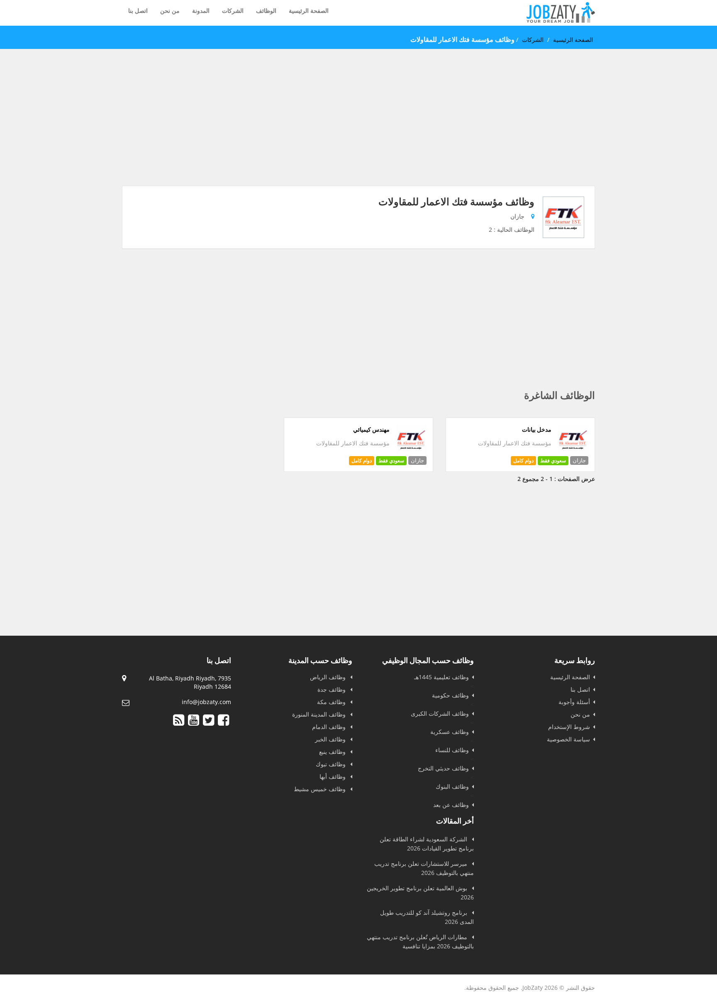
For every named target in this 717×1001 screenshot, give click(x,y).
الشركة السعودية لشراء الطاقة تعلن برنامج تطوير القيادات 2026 (427, 843)
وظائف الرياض (328, 677)
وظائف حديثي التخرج (443, 768)
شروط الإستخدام (569, 727)
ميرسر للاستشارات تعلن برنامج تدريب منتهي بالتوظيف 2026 (424, 868)
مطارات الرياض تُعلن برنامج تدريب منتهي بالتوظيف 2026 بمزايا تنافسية (420, 941)
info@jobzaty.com (206, 702)
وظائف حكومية (450, 695)
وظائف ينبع (333, 752)
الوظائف (266, 11)
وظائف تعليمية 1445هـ (441, 677)
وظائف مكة (332, 702)
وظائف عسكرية (449, 732)
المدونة (201, 11)
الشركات (233, 11)
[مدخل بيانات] (573, 453)
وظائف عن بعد (451, 805)
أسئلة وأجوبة (574, 702)
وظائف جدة (332, 689)
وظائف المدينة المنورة (319, 714)
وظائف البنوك (452, 786)
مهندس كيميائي (371, 429)
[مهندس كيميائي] (411, 453)
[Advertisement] (358, 128)
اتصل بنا (138, 11)
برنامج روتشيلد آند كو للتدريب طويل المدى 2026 (427, 917)
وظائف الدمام (329, 727)
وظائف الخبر (331, 739)
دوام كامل (523, 460)
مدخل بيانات (536, 429)
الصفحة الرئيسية (309, 11)
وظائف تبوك (331, 764)
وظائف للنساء (452, 750)
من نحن (170, 11)
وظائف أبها (333, 776)
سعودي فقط (553, 460)
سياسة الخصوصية (568, 739)
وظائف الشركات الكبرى (440, 713)
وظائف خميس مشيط (320, 789)
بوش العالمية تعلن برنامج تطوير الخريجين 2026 (420, 892)
